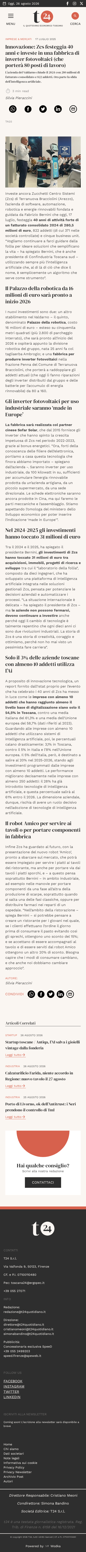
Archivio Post (13, 1476)
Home (8, 1444)
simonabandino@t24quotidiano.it (29, 1333)
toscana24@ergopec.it (28, 1283)
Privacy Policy (14, 1467)
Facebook (13, 1381)
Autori (8, 1481)
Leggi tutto (13, 1055)
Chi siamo (11, 1449)
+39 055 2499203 (17, 1351)
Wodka (55, 1546)
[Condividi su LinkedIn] (58, 109)
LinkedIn (12, 1397)
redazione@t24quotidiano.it (25, 1312)
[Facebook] (67, 3)
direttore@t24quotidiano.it (24, 1324)
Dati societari (14, 1453)
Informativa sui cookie (20, 1463)
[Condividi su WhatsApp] (12, 109)
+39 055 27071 (14, 1291)
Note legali (11, 1458)
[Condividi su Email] (73, 109)
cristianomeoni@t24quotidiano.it (28, 1329)
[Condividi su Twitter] (43, 109)
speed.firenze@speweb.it (22, 1355)
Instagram (14, 1386)
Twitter (11, 1392)
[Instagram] (74, 3)
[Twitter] (81, 3)
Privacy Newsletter (18, 1472)
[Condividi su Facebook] (28, 109)
